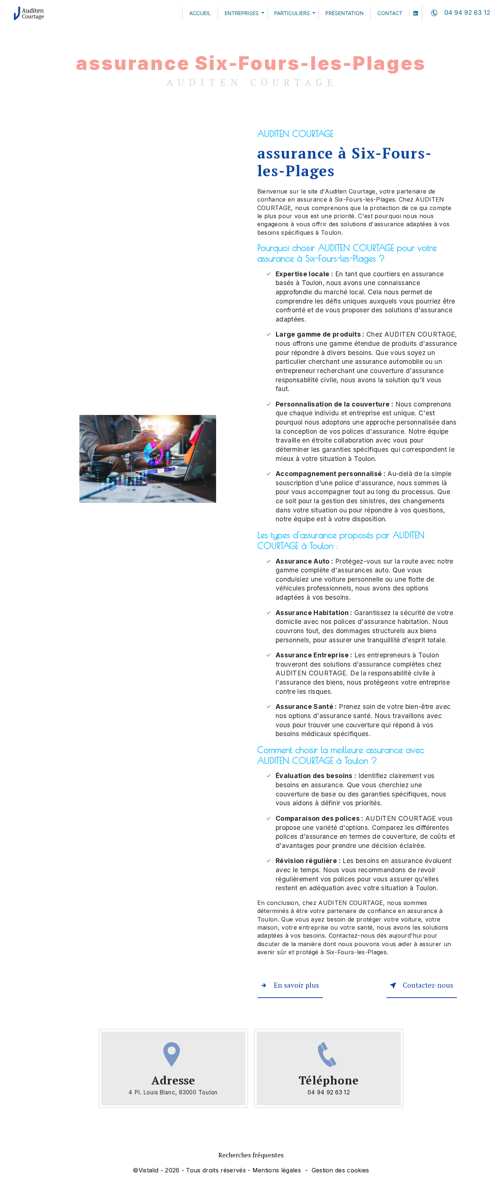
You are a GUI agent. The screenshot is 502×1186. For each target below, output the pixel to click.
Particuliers (292, 13)
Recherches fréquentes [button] (251, 1155)
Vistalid (149, 1170)
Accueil (200, 13)
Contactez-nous (428, 985)
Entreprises (242, 13)
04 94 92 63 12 (467, 12)
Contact (389, 13)
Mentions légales (276, 1170)
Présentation (344, 13)
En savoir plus (296, 985)
